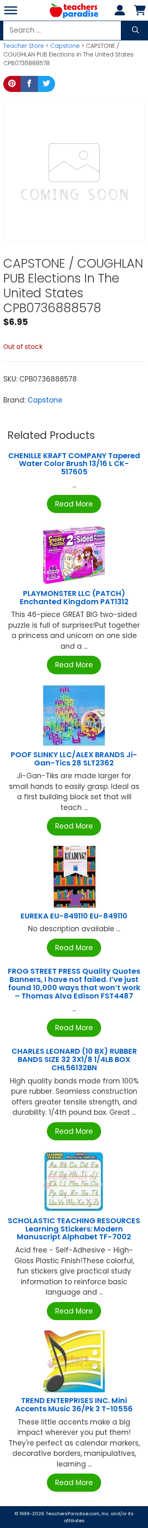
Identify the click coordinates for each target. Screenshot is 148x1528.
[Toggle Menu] (10, 10)
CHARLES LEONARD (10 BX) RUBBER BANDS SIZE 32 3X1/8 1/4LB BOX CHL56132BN (74, 1059)
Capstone (65, 46)
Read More (74, 504)
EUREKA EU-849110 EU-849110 (74, 916)
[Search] (135, 30)
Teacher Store (23, 46)
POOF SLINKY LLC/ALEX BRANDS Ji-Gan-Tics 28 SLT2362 (74, 758)
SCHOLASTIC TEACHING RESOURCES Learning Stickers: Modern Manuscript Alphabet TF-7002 (74, 1228)
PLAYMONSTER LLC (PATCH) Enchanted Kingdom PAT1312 (74, 597)
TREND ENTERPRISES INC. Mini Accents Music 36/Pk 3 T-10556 (74, 1404)
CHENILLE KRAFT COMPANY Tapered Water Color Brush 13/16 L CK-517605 (74, 463)
